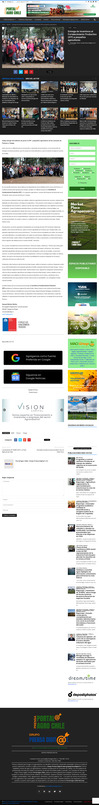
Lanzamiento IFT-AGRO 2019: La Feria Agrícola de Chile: (14, 451)
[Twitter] (93, 1)
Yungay (25, 433)
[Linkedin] (91, 1)
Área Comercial (55, 19)
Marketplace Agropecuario (70, 19)
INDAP (69, 27)
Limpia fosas (74, 364)
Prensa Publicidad (38, 748)
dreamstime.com (72, 684)
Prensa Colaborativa (52, 748)
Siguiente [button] (61, 410)
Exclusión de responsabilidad (24, 801)
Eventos (46, 19)
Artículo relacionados (13, 79)
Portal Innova (48, 802)
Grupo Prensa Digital (9, 801)
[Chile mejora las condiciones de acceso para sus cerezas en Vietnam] (88, 87)
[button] (94, 19)
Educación (82, 118)
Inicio (3, 24)
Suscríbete (38, 19)
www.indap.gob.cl (7, 314)
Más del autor (32, 79)
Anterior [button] (4, 410)
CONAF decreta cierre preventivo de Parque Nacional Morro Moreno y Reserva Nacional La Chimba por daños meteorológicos (49, 98)
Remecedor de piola (86, 362)
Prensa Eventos (78, 802)
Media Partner (85, 19)
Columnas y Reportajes (25, 19)
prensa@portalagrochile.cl (54, 786)
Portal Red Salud (58, 802)
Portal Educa (68, 802)
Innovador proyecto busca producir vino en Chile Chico (50, 451)
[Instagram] (88, 1)
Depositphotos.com (73, 700)
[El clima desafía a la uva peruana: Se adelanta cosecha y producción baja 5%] (30, 114)
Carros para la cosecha (77, 349)
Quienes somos (36, 1)
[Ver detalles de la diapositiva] (33, 410)
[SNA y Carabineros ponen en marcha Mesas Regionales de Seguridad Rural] (68, 114)
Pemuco (18, 433)
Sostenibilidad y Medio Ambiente (47, 92)
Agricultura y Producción (86, 92)
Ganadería (63, 92)
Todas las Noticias (8, 19)
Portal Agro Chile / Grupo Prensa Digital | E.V (82, 43)
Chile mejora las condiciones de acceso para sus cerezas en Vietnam (88, 96)
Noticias (75, 27)
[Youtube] (96, 1)
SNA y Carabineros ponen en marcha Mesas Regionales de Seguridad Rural (68, 123)
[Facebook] (86, 1)
